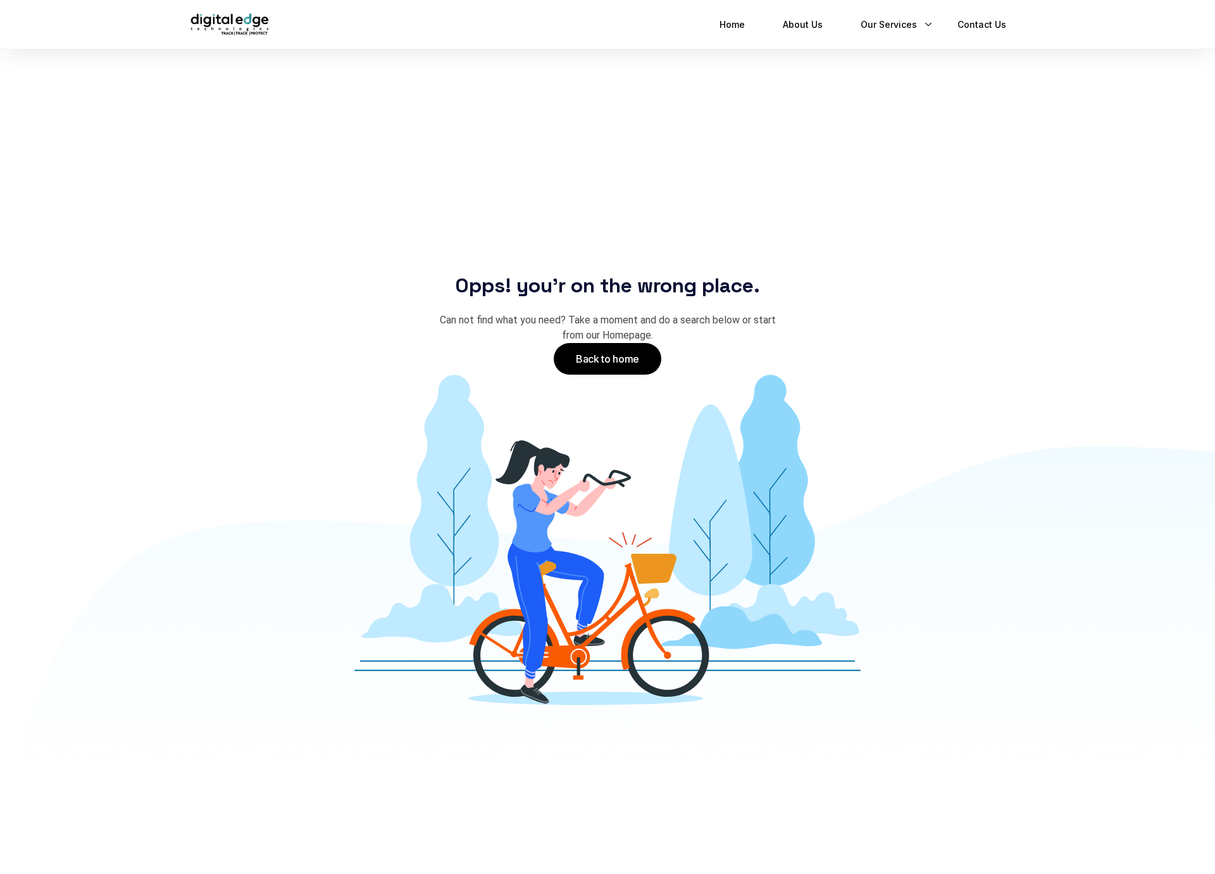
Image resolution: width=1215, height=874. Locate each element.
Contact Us (981, 24)
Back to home (607, 359)
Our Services (889, 24)
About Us (803, 24)
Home (732, 24)
